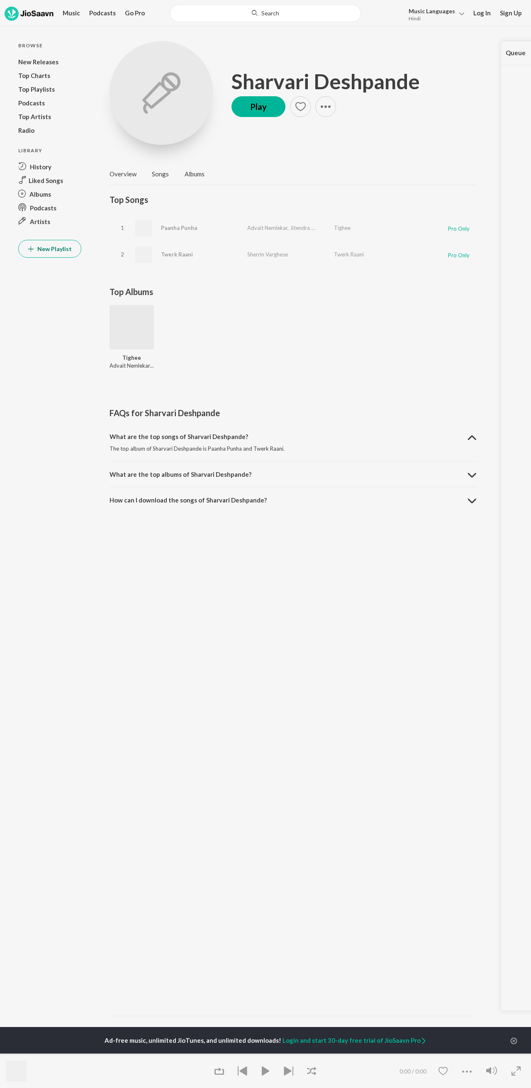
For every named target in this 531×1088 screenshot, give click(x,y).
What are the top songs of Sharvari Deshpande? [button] (179, 436)
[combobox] (266, 13)
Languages (432, 11)
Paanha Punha (179, 227)
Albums (195, 174)
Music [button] (71, 13)
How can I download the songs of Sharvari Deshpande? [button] (188, 500)
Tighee (342, 227)
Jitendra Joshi (307, 227)
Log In (482, 13)
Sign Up (511, 13)
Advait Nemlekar (267, 227)
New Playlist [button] (54, 248)
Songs (160, 174)
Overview (123, 174)
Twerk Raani (177, 254)
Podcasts (102, 13)
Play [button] (258, 107)
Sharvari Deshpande (325, 81)
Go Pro (135, 13)
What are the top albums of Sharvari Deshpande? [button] (180, 474)
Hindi (415, 18)
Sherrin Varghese (267, 254)
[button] (434, 14)
